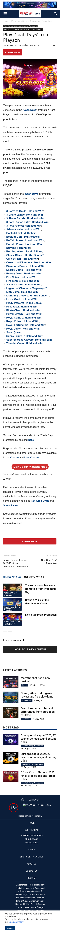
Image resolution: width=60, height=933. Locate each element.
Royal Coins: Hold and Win (22, 321)
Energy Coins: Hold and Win (23, 269)
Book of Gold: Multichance (22, 236)
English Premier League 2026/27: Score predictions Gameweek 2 (15, 563)
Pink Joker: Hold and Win (21, 306)
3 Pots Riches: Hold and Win (23, 225)
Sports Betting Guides (31, 857)
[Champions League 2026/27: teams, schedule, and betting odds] (10, 739)
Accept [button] (10, 928)
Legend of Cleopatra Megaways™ (26, 288)
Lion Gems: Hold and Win (22, 291)
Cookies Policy (16, 922)
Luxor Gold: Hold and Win (22, 299)
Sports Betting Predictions (32, 746)
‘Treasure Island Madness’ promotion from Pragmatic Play (40, 589)
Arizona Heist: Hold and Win (23, 229)
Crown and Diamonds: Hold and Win (28, 262)
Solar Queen (13, 332)
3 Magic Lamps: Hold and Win (24, 214)
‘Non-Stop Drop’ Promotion (49, 562)
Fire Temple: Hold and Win (22, 280)
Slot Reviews (27, 700)
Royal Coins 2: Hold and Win (23, 317)
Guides (24, 685)
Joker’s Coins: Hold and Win (23, 284)
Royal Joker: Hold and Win (22, 328)
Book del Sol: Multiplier (20, 233)
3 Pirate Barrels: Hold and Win (25, 218)
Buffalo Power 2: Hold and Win (25, 240)
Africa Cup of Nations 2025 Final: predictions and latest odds (38, 776)
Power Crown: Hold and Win (23, 314)
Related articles (12, 577)
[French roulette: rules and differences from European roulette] (10, 712)
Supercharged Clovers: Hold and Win (29, 339)
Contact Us (32, 871)
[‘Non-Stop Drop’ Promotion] (12, 619)
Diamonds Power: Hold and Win (25, 266)
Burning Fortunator (18, 247)
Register (31, 878)
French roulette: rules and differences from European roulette (38, 712)
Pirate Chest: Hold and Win (23, 310)
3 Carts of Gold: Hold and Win (24, 211)
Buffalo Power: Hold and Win (24, 244)
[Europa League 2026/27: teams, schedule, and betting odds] (10, 758)
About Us (31, 864)
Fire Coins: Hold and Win (21, 277)
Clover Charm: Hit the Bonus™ (25, 255)
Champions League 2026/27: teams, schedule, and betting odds (38, 739)
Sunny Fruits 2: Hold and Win (24, 336)
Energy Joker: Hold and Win (23, 273)
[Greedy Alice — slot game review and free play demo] (10, 697)
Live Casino (31, 457)
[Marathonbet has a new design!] (10, 682)
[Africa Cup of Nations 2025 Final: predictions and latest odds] (10, 776)
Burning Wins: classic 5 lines (24, 251)
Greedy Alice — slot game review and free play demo (37, 695)
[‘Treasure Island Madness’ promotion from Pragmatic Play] (12, 590)
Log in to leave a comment (30, 649)
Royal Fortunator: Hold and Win (25, 325)
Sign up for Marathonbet (30, 466)
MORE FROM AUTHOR (34, 577)
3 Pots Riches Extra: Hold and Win (27, 222)
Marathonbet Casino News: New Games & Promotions (23, 29)
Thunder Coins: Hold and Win (24, 343)
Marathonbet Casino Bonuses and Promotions (31, 21)
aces (15, 505)
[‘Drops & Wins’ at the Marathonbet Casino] (12, 604)
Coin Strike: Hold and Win (22, 258)
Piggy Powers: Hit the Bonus (24, 303)
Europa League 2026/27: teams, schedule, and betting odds (38, 757)
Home (5, 21)
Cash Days (29, 109)
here (31, 439)
